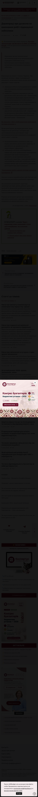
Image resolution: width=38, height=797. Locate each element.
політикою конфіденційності (23, 788)
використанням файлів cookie (13, 791)
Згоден (19, 793)
